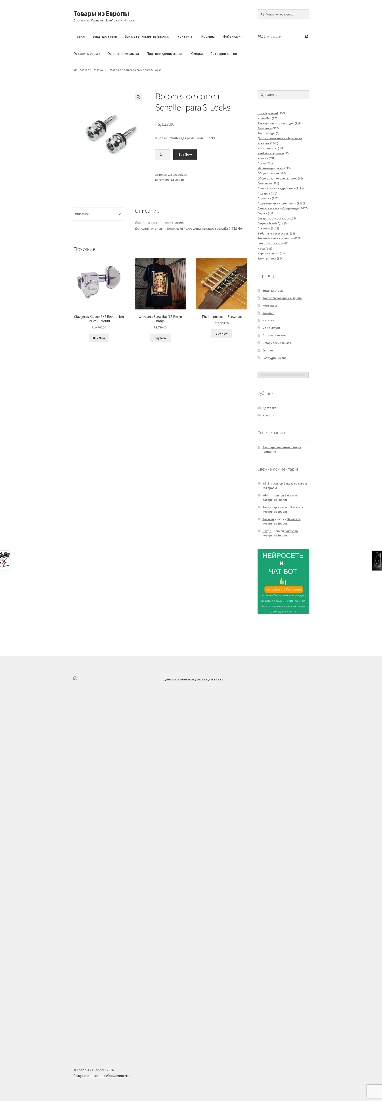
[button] (138, 97)
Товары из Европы (101, 13)
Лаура (266, 531)
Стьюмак (98, 70)
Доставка (269, 408)
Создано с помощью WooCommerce (101, 1075)
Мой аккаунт (232, 36)
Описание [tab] (81, 214)
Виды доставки (105, 36)
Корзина (208, 36)
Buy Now (185, 154)
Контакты (185, 36)
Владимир (269, 507)
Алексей (268, 519)
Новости (268, 415)
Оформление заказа (123, 53)
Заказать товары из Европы (147, 36)
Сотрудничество (223, 53)
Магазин (268, 320)
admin (266, 495)
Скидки (197, 53)
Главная (79, 36)
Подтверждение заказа (165, 53)
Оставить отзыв (86, 53)
